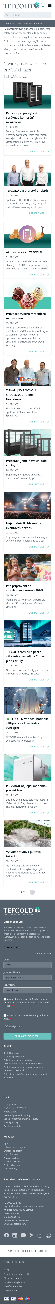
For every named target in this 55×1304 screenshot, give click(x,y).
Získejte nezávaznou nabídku (18, 1060)
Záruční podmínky (12, 1126)
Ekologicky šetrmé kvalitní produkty (21, 1118)
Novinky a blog (11, 1122)
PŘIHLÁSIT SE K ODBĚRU (27, 1036)
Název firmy (10, 984)
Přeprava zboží (11, 1111)
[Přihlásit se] (37, 5)
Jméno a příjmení (13, 972)
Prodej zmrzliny (11, 1158)
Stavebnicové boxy (13, 1161)
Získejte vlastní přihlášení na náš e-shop (23, 1063)
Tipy (6, 1143)
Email (7, 959)
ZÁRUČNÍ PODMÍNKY (14, 1286)
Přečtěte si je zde (12, 1026)
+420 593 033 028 (20, 1220)
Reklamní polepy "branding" (17, 1115)
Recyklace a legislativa (14, 1282)
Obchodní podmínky (13, 1278)
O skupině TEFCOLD (13, 1104)
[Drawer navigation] (49, 5)
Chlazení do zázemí (13, 1150)
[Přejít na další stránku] (30, 892)
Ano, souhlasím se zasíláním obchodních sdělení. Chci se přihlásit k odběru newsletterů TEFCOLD (26, 1002)
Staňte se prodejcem (14, 1056)
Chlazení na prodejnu (14, 1147)
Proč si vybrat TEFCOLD (15, 1108)
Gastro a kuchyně (12, 1165)
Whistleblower (11, 1290)
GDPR (6, 1270)
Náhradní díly (10, 1168)
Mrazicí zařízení (11, 1154)
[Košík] (43, 5)
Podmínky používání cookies (17, 1274)
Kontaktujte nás (11, 1053)
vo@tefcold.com (18, 1223)
